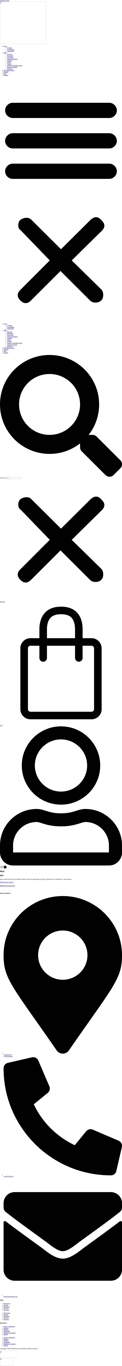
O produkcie (10, 49)
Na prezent (10, 57)
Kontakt (6, 72)
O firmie (9, 48)
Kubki (9, 62)
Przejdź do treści (4, 1)
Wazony (9, 64)
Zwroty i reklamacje (9, 1326)
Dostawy (6, 1328)
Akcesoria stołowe (12, 59)
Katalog (6, 75)
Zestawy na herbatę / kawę (14, 65)
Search (2, 478)
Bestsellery (10, 56)
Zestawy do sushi (12, 67)
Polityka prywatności (9, 1333)
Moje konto (7, 1303)
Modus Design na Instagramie (7, 885)
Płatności (6, 1329)
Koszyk (6, 1305)
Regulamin (7, 1331)
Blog (5, 73)
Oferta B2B (10, 51)
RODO (6, 1334)
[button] (61, 199)
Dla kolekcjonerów (9, 70)
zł (1, 867)
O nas (5, 46)
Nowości (9, 54)
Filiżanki (9, 60)
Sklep (5, 52)
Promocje (10, 69)
